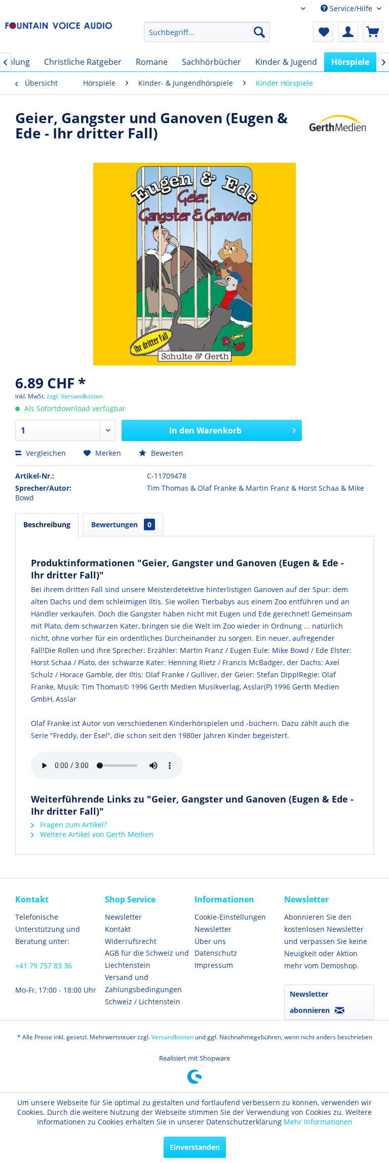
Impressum (213, 965)
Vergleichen (45, 453)
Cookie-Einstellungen (230, 917)
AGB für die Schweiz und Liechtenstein (147, 959)
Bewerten (166, 453)
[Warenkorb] (373, 32)
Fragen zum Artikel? (72, 824)
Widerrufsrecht (131, 941)
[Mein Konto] (348, 32)
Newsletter (123, 917)
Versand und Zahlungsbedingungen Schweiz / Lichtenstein (143, 989)
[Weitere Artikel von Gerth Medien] (338, 128)
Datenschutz (215, 953)
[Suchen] (259, 32)
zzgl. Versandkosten (75, 396)
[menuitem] (207, 32)
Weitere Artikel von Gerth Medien (95, 834)
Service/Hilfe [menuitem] (351, 8)
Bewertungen (121, 524)
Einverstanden (195, 1147)
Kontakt (118, 929)
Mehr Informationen (318, 1121)
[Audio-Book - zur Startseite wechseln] (58, 34)
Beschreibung (46, 524)
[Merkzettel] (323, 32)
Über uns (210, 941)
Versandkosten (172, 1037)
